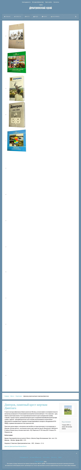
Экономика (55, 16)
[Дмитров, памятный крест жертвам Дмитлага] (68, 410)
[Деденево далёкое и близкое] (17, 36)
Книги (45, 16)
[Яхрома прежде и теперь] (17, 298)
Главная (7, 16)
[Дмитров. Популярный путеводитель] (17, 168)
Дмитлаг (7, 446)
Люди (36, 16)
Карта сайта (48, 2)
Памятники (19, 396)
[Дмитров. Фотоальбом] (17, 350)
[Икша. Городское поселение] (17, 140)
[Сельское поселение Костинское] (17, 220)
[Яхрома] (17, 88)
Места (28, 16)
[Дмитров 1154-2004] (17, 114)
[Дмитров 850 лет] (17, 324)
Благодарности (26, 2)
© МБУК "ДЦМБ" (39, 461)
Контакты (56, 2)
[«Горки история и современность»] (17, 375)
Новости (18, 16)
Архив (41, 4)
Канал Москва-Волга (20, 446)
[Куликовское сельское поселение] (17, 62)
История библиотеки (38, 2)
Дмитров (12, 446)
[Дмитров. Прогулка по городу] (17, 194)
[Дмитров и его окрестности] (17, 246)
